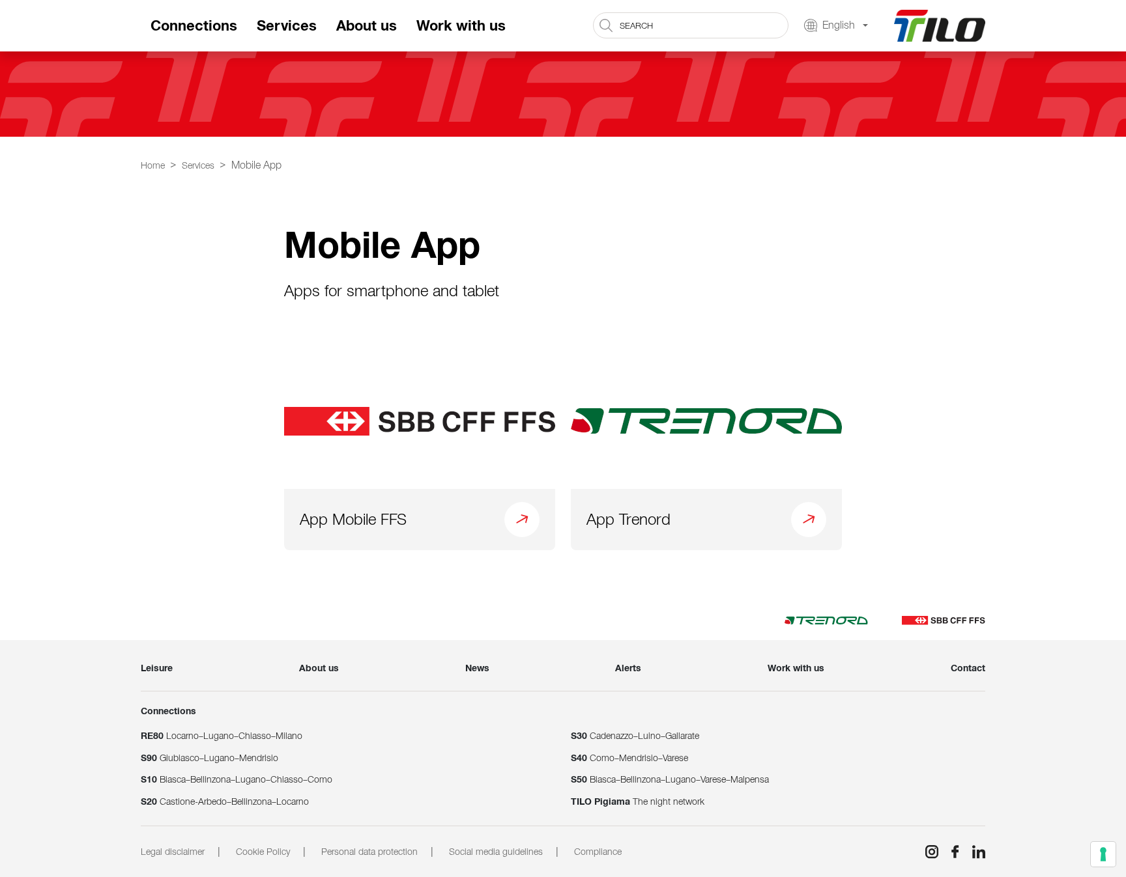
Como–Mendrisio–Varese (629, 758)
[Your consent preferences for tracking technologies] (1103, 854)
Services (287, 26)
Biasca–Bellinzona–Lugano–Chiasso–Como (236, 779)
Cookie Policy (263, 851)
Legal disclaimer (173, 851)
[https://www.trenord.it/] (826, 620)
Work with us (461, 26)
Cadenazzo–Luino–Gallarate (635, 736)
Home (153, 165)
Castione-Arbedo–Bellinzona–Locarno (225, 801)
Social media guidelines (496, 851)
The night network (637, 801)
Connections (194, 26)
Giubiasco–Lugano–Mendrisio (209, 758)
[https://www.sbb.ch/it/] (943, 620)
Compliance (598, 851)
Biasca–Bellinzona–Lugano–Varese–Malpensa (670, 779)
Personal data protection (369, 851)
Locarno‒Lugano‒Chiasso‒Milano (221, 736)
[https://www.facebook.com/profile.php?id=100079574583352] (950, 851)
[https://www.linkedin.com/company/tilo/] (973, 851)
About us (366, 26)
